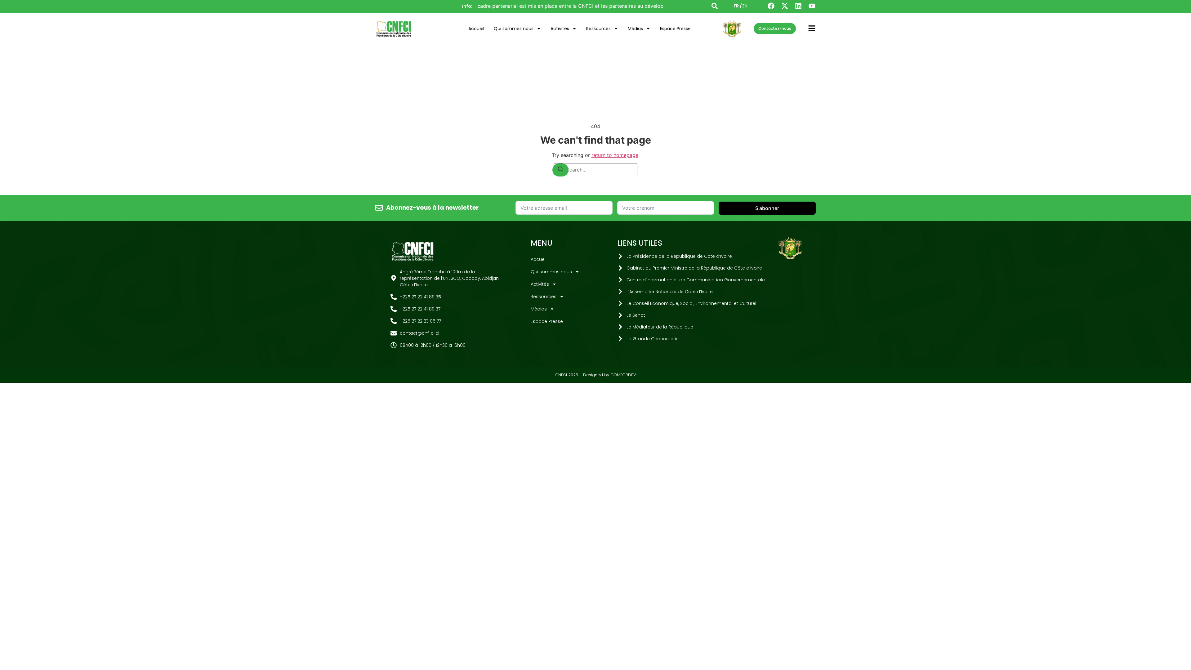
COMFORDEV (623, 375)
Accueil (476, 28)
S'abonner (767, 208)
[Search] (560, 169)
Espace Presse (675, 28)
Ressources (598, 28)
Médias (635, 28)
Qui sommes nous (513, 28)
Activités (560, 28)
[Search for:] (595, 169)
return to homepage (614, 155)
